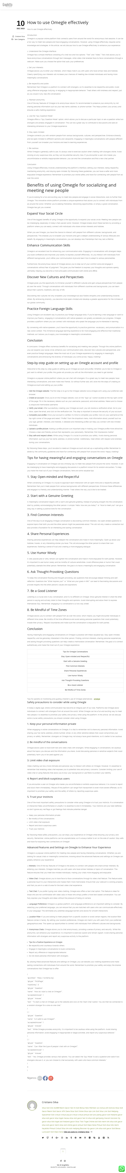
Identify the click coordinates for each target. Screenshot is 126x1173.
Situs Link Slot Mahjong (109, 1111)
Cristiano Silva (20, 36)
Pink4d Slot (101, 1125)
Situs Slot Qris (47, 1108)
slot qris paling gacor (98, 1115)
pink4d (86, 1115)
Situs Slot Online (77, 1111)
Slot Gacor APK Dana (61, 1111)
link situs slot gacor (114, 1122)
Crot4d (58, 1128)
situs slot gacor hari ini (79, 1118)
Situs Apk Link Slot (91, 1111)
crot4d (57, 1115)
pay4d (69, 1115)
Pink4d (52, 1128)
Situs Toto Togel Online (84, 1122)
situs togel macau (62, 1118)
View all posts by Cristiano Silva (76, 1132)
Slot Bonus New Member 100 (88, 1108)
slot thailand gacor (114, 1115)
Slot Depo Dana (90, 1125)
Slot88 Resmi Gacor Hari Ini (65, 1108)
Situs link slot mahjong (71, 1128)
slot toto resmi (100, 1122)
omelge (97, 699)
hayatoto (45, 1128)
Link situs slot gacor (103, 1128)
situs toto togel (53, 1122)
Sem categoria (20, 39)
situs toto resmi (112, 1125)
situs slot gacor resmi (50, 1125)
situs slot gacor (48, 1118)
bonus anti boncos (107, 1108)
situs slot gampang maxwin (99, 1118)
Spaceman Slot (48, 1115)
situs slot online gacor (68, 1125)
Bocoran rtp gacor (87, 1128)
